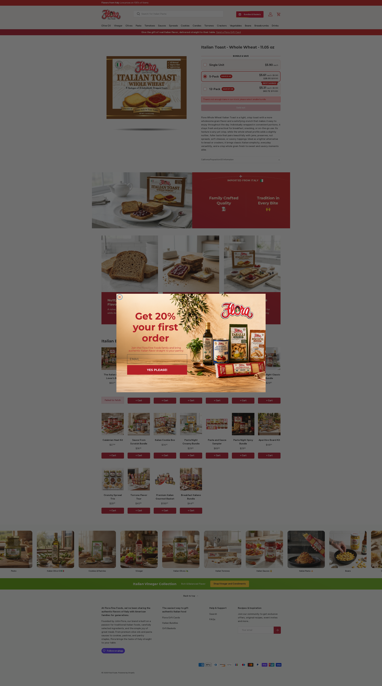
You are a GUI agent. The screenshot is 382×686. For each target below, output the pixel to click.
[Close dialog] (119, 297)
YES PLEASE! (157, 370)
